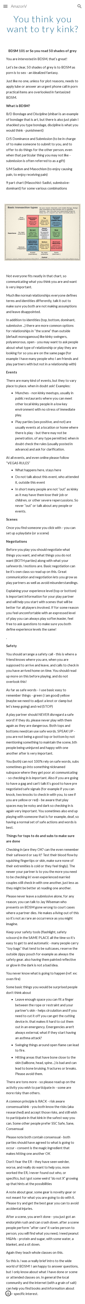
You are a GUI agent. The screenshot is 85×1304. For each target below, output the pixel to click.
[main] (42, 24)
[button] (5, 6)
